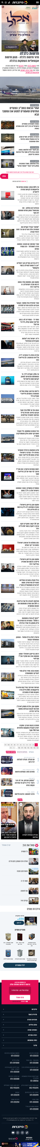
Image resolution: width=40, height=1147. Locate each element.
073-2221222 (34, 1055)
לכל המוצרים (20, 965)
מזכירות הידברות (33, 1053)
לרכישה (19, 923)
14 (31, 748)
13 (34, 748)
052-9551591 (33, 1087)
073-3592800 (14, 1062)
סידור (35, 1045)
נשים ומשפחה (32, 1040)
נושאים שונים (32, 1030)
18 (19, 748)
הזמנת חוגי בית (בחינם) (31, 1092)
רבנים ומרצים (32, 1035)
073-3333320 (14, 1071)
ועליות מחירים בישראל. (32, 72)
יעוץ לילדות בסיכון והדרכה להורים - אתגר (12, 1068)
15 (28, 748)
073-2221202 (34, 1109)
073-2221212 (15, 1055)
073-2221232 (34, 1069)
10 (8, 745)
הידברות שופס (15, 1099)
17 (22, 748)
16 (25, 748)
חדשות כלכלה (32, 65)
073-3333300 (14, 1078)
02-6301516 (34, 1080)
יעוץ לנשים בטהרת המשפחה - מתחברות (29, 1077)
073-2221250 (15, 1102)
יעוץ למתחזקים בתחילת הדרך (30, 1067)
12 (37, 748)
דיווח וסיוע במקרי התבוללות (11, 1085)
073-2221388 (34, 1062)
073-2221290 (34, 1095)
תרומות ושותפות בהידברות (12, 1053)
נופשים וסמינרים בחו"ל (32, 1106)
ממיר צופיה (35, 1099)
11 (5, 745)
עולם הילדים (33, 1025)
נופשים (17, 1092)
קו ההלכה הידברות (14, 1076)
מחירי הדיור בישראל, (26, 70)
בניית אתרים (29, 1139)
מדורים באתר (32, 1014)
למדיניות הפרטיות (17, 181)
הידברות (21, 65)
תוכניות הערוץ (32, 1019)
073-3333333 (34, 1102)
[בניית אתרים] (29, 1138)
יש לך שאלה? (6, 845)
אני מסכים (19, 181)
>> (11, 748)
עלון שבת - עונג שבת (32, 1060)
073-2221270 (15, 1095)
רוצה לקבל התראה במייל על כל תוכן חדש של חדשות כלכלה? (20, 172)
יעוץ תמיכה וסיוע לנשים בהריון (29, 1085)
